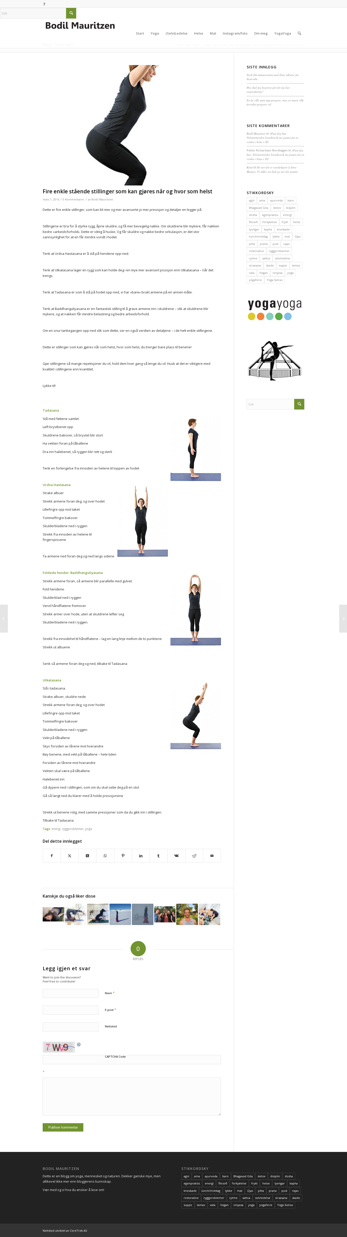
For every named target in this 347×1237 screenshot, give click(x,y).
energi (56, 829)
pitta (252, 244)
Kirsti (250, 167)
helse (296, 222)
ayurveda (276, 200)
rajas (286, 244)
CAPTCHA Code (115, 1056)
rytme (253, 258)
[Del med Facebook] (52, 855)
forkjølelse (269, 222)
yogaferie (255, 280)
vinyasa (277, 273)
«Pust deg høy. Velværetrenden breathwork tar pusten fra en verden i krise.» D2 (272, 138)
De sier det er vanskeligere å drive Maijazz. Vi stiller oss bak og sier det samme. (272, 169)
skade (270, 265)
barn (291, 200)
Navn (110, 993)
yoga (88, 829)
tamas (296, 265)
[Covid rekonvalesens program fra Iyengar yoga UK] (98, 914)
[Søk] (299, 33)
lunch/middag (258, 236)
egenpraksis (270, 215)
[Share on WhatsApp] (105, 855)
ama (262, 200)
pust (275, 244)
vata (252, 273)
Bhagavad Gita (258, 208)
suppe (283, 265)
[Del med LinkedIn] (141, 855)
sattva (266, 258)
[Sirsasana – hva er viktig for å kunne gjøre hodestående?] (120, 914)
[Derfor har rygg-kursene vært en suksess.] (209, 914)
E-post (110, 1009)
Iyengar (254, 229)
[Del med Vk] (176, 855)
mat (287, 236)
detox (277, 208)
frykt (285, 222)
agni (252, 200)
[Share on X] (87, 855)
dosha (253, 215)
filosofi (253, 222)
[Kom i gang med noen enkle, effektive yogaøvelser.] (343, 619)
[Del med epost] (212, 855)
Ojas (298, 236)
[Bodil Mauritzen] (81, 33)
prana (264, 244)
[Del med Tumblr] (158, 855)
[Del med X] (69, 855)
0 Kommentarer (73, 199)
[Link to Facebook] (44, 4)
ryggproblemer (73, 829)
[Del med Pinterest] (123, 855)
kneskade (283, 229)
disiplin (290, 208)
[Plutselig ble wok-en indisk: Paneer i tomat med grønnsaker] (4, 619)
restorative (256, 251)
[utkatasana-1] (132, 125)
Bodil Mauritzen (102, 199)
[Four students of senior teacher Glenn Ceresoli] (187, 914)
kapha (268, 229)
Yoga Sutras (274, 280)
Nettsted (111, 1026)
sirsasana (255, 265)
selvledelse (282, 258)
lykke (276, 236)
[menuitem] (140, 33)
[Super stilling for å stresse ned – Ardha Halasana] (76, 914)
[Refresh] (79, 1044)
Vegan (263, 273)
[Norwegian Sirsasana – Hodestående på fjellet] (142, 914)
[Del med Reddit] (194, 855)
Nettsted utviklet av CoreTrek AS (65, 1230)
